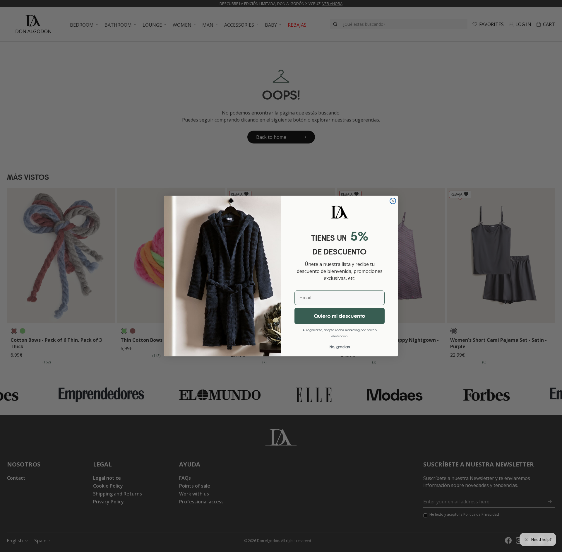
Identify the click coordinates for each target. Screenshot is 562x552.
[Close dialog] (393, 201)
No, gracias (340, 347)
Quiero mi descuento (339, 316)
